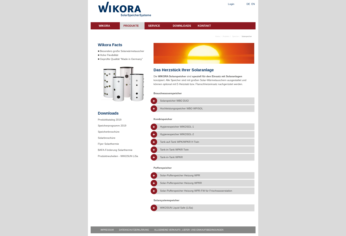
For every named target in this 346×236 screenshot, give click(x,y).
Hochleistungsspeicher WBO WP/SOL (181, 108)
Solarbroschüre (106, 137)
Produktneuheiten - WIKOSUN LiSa (118, 156)
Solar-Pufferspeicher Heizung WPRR (181, 183)
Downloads (182, 25)
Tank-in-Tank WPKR (171, 157)
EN (253, 4)
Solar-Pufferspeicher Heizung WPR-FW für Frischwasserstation (196, 190)
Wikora (104, 25)
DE (248, 4)
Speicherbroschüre (108, 131)
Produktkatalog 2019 (109, 119)
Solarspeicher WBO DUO (174, 100)
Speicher (235, 36)
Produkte (131, 25)
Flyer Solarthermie (108, 143)
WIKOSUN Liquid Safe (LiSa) (176, 207)
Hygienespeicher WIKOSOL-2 (177, 134)
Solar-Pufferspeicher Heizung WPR (180, 175)
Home (217, 36)
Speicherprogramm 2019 (112, 125)
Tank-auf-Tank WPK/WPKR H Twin (179, 142)
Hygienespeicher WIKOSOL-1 (177, 126)
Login (231, 4)
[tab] (204, 101)
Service (154, 25)
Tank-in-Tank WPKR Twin (174, 149)
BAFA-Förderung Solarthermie (115, 149)
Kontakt (204, 25)
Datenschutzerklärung (134, 230)
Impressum (107, 230)
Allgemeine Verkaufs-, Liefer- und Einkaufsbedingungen (188, 230)
